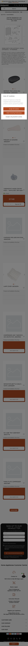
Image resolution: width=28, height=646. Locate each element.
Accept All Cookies (14, 109)
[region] (14, 107)
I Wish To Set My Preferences (14, 112)
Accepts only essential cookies (14, 116)
